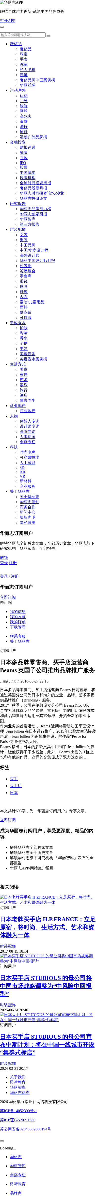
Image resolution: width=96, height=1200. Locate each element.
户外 (24, 101)
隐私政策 (27, 522)
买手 (14, 779)
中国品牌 (27, 245)
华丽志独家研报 (33, 214)
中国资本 (27, 172)
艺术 (24, 380)
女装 (24, 235)
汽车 (24, 64)
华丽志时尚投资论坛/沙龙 (42, 193)
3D (22, 467)
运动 (24, 95)
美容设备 (27, 354)
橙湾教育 (18, 1082)
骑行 (24, 127)
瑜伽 (24, 106)
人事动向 (27, 437)
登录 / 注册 (9, 576)
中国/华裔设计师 (34, 250)
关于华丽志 (20, 491)
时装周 (26, 266)
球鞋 (24, 132)
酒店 (24, 395)
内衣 (24, 297)
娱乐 (24, 385)
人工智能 (27, 463)
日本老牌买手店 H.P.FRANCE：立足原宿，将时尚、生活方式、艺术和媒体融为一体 (48, 927)
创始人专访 (29, 421)
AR (22, 472)
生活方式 (18, 364)
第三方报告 (29, 224)
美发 (24, 349)
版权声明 (27, 517)
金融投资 (18, 142)
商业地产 (18, 406)
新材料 (26, 481)
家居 (24, 374)
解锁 (4, 557)
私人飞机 (27, 70)
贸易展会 (27, 271)
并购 (24, 158)
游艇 (24, 75)
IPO (23, 163)
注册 (13, 563)
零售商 (26, 276)
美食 (24, 369)
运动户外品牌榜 (33, 137)
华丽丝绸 (27, 85)
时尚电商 (27, 452)
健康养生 (27, 400)
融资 (24, 152)
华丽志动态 (20, 1092)
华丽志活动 (29, 502)
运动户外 (18, 90)
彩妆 (24, 333)
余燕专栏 (27, 442)
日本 (14, 793)
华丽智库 (27, 219)
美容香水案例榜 (33, 359)
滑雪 (24, 121)
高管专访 (27, 431)
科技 (14, 447)
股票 (24, 167)
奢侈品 (16, 44)
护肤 (24, 328)
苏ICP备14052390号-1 (18, 1111)
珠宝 (24, 54)
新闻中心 (27, 512)
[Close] (2, 1141)
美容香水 (18, 323)
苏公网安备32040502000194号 (25, 1129)
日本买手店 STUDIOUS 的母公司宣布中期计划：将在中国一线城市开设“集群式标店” (47, 1045)
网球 (24, 111)
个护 (24, 343)
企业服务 (27, 486)
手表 (24, 59)
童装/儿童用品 (32, 302)
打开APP (7, 20)
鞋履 (24, 292)
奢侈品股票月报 (33, 188)
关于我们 (18, 1077)
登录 (4, 563)
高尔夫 (26, 116)
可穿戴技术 (29, 457)
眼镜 (24, 281)
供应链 (26, 312)
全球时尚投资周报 (35, 183)
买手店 (16, 786)
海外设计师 (29, 255)
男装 (24, 240)
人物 (14, 416)
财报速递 (27, 147)
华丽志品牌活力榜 (35, 209)
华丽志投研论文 (33, 198)
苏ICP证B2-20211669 (17, 1120)
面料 (24, 307)
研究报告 (18, 204)
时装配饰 (18, 229)
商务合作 (27, 507)
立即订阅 (8, 597)
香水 (24, 338)
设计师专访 (29, 426)
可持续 (26, 317)
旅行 (24, 390)
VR (22, 476)
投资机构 (27, 178)
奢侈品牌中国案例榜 (37, 80)
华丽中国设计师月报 (37, 260)
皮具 (24, 286)
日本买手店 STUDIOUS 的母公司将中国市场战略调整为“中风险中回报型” (46, 986)
